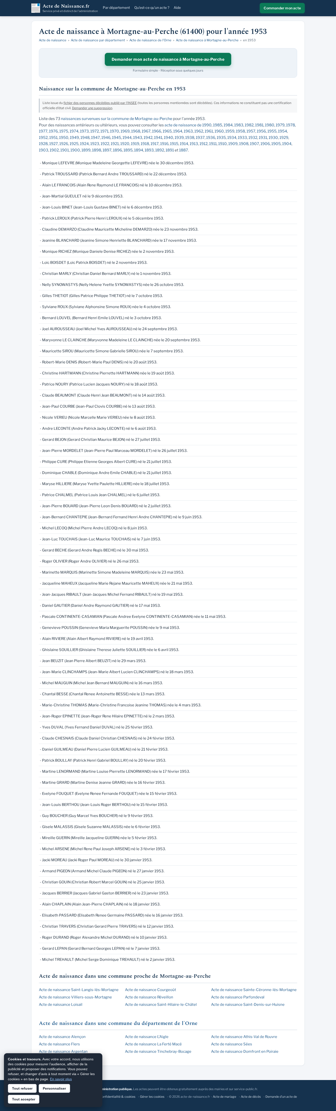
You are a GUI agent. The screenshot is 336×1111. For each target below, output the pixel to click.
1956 (261, 131)
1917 (155, 143)
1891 (170, 150)
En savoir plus (61, 1079)
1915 (174, 143)
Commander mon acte (282, 8)
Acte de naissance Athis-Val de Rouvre (244, 1037)
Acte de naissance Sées (231, 1044)
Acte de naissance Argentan (63, 1051)
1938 (189, 137)
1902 (54, 150)
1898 (96, 150)
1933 (242, 137)
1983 (238, 125)
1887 (183, 150)
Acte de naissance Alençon (62, 1037)
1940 (168, 137)
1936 (210, 137)
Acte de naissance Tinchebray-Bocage (158, 1051)
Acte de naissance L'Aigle (146, 1037)
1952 (43, 137)
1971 (104, 131)
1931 (263, 137)
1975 (63, 131)
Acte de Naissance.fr (70, 8)
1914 (184, 143)
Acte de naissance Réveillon (149, 997)
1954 (282, 131)
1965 (167, 131)
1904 (286, 143)
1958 (240, 131)
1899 (86, 150)
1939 (179, 137)
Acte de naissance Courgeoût (150, 990)
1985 (217, 125)
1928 (43, 143)
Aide (177, 7)
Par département (116, 7)
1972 (94, 131)
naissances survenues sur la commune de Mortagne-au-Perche (116, 118)
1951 (53, 137)
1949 (74, 137)
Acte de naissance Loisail (60, 1004)
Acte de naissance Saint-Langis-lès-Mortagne (79, 990)
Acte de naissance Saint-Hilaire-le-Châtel (161, 1004)
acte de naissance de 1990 (188, 125)
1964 (177, 131)
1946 (105, 137)
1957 (250, 131)
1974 (74, 131)
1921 (115, 143)
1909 (233, 143)
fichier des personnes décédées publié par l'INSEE (100, 103)
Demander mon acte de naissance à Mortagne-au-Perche (168, 59)
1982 (249, 125)
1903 (43, 150)
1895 (128, 150)
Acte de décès (251, 1096)
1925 (74, 143)
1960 (219, 131)
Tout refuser (22, 1088)
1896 (117, 150)
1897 (107, 150)
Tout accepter (23, 1099)
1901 (64, 150)
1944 (127, 137)
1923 (94, 143)
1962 (198, 131)
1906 (265, 143)
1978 (290, 125)
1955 (271, 131)
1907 (254, 143)
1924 (84, 143)
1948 (85, 137)
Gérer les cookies (152, 1096)
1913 (194, 143)
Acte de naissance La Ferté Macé (153, 1044)
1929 (283, 137)
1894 (138, 150)
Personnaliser (54, 1088)
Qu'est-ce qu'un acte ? (151, 7)
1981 (259, 125)
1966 (156, 131)
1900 (75, 150)
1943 (137, 137)
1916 (164, 143)
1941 (158, 137)
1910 (222, 143)
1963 (188, 131)
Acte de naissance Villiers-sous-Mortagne (75, 997)
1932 (252, 137)
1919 (135, 143)
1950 (63, 137)
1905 (276, 143)
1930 (273, 137)
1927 (53, 143)
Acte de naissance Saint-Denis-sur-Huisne (248, 1004)
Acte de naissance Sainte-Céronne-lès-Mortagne (254, 990)
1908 (243, 143)
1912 (203, 143)
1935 (221, 137)
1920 (124, 143)
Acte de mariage (224, 1096)
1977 (43, 131)
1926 (63, 143)
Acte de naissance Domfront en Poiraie (244, 1051)
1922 (105, 143)
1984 (228, 125)
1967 (146, 131)
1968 (135, 131)
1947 (95, 137)
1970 (114, 131)
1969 (125, 131)
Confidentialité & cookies (117, 1096)
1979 (280, 125)
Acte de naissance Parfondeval (237, 997)
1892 (159, 150)
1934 (231, 137)
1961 (209, 131)
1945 (116, 137)
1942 (148, 137)
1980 (269, 125)
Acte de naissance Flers (59, 1044)
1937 (200, 137)
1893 (149, 150)
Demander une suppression (92, 108)
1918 (145, 143)
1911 (213, 143)
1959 (229, 131)
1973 (84, 131)
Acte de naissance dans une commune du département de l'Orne (118, 1023)
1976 (53, 131)
